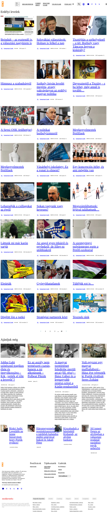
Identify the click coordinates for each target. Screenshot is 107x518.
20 (61, 331)
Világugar (56, 4)
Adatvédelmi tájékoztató (47, 467)
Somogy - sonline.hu (73, 509)
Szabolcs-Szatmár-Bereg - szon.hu (76, 511)
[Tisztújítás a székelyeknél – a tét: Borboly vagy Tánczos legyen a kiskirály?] (89, 25)
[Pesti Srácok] (7, 4)
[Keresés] (79, 4)
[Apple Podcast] (21, 488)
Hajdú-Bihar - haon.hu (55, 509)
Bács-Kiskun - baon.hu (37, 502)
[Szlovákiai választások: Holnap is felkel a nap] (53, 25)
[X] (95, 4)
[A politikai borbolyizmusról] (53, 115)
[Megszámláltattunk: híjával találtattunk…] (89, 192)
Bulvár (76, 498)
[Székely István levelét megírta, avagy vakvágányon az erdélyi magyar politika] (53, 69)
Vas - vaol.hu (90, 504)
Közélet (51, 498)
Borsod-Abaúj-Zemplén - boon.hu (39, 509)
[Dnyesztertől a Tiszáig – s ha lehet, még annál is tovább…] (89, 69)
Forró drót (38, 4)
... (58, 331)
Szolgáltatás (86, 498)
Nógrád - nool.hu (73, 506)
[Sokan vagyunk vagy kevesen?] (53, 192)
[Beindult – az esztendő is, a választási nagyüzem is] (17, 25)
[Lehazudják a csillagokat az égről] (17, 192)
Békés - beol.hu (36, 506)
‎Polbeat (30, 381)
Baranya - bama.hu (36, 504)
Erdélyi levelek (54, 48)
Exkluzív (39, 447)
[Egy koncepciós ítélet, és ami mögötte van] (89, 152)
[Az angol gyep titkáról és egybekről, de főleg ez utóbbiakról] (53, 229)
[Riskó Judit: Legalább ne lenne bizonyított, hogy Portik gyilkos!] (4, 428)
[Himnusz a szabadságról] (17, 69)
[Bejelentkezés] (83, 4)
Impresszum (33, 466)
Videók (60, 469)
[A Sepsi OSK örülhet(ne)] (17, 115)
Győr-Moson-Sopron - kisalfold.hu (57, 506)
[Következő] (66, 331)
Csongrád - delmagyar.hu (37, 511)
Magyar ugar (46, 4)
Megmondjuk (27, 4)
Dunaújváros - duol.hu (55, 502)
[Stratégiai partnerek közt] (53, 303)
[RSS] (99, 4)
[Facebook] (92, 4)
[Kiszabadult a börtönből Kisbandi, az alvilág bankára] (58, 428)
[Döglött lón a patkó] (17, 303)
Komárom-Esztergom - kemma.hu (76, 504)
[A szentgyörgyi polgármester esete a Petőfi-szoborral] (89, 229)
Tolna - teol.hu (90, 502)
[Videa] (88, 4)
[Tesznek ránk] (89, 303)
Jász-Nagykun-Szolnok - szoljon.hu (76, 502)
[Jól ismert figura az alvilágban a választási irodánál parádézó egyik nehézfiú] (85, 428)
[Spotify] (18, 488)
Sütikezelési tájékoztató (50, 471)
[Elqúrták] (17, 269)
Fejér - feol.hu (53, 504)
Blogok (16, 48)
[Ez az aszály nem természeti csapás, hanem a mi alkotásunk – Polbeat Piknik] (40, 351)
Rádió (94, 498)
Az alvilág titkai (86, 384)
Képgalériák (61, 472)
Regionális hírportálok (38, 498)
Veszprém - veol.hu (91, 506)
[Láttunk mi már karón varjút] (17, 229)
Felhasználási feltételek (50, 474)
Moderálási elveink (49, 477)
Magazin (68, 498)
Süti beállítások (63, 476)
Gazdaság (59, 498)
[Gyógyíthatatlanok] (53, 269)
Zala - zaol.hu (90, 509)
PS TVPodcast (61, 466)
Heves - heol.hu (54, 511)
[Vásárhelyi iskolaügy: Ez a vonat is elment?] (53, 152)
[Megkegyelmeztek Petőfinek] (89, 115)
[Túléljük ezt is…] (89, 269)
